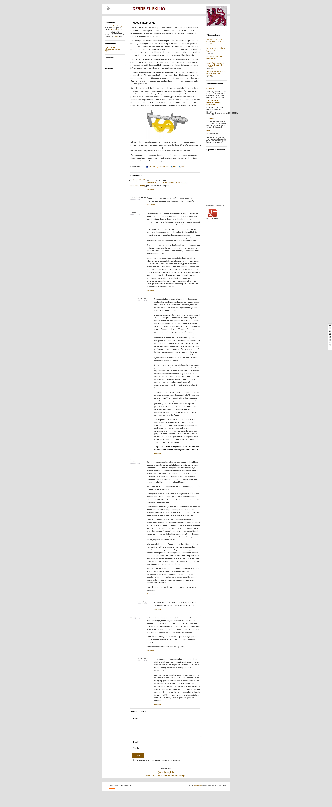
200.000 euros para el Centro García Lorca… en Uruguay (215, 41)
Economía (114, 29)
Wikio (111, 60)
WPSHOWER (198, 785)
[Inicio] (330, 337)
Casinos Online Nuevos (166, 774)
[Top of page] (330, 345)
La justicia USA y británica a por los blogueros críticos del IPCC (216, 50)
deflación (112, 47)
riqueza (107, 51)
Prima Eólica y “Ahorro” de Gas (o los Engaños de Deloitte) (215, 65)
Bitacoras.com (164, 167)
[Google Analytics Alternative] (110, 789)
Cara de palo (211, 88)
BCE (106, 47)
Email (175, 167)
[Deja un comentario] (330, 328)
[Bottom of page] (330, 348)
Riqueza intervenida (137, 179)
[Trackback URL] (330, 334)
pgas (208, 130)
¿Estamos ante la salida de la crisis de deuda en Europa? (216, 73)
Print (182, 167)
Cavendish (210, 118)
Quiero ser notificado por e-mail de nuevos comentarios (157, 760)
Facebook (151, 167)
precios (117, 49)
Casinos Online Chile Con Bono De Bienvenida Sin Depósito (166, 776)
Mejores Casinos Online (166, 772)
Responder (151, 189)
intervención (109, 49)
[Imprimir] (330, 325)
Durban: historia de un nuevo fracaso (214, 57)
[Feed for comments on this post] (330, 331)
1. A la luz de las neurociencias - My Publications (213, 102)
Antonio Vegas (118, 26)
